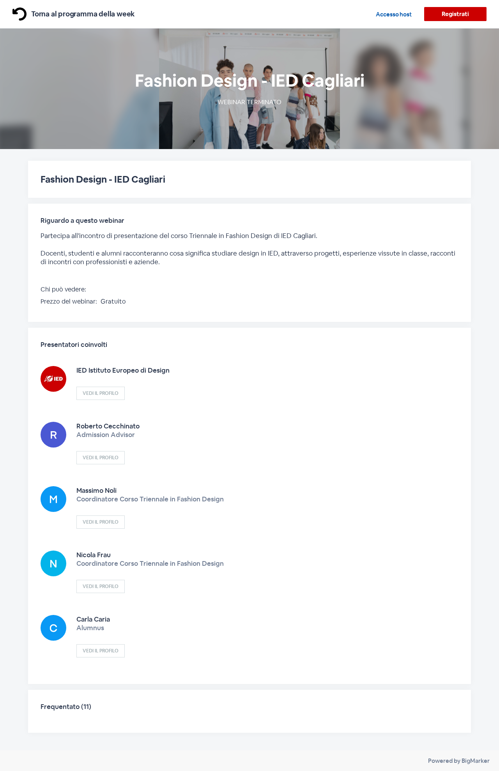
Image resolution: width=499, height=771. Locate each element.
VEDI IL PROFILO (101, 393)
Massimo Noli (96, 490)
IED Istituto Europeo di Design (123, 370)
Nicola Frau (93, 555)
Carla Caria (93, 619)
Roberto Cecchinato (108, 426)
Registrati (455, 14)
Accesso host (394, 14)
